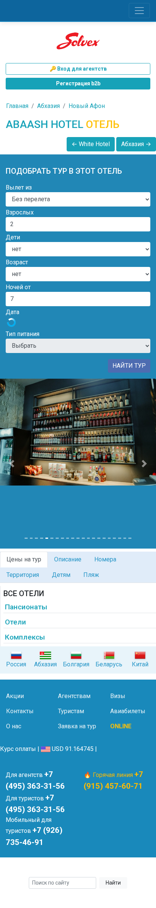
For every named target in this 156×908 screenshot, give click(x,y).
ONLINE (120, 726)
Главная (17, 105)
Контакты (20, 711)
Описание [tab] (67, 559)
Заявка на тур (77, 726)
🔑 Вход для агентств (78, 69)
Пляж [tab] (91, 574)
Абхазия (48, 105)
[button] (11, 464)
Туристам (71, 711)
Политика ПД (128, 868)
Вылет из (19, 187)
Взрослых (20, 212)
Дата (12, 312)
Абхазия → (136, 144)
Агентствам (74, 696)
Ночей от (18, 287)
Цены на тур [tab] (23, 559)
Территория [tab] (22, 574)
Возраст (17, 262)
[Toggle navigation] (139, 10)
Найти (113, 883)
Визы (117, 696)
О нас (13, 726)
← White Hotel (91, 144)
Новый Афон (87, 105)
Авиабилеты (127, 711)
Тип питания (22, 334)
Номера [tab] (105, 559)
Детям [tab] (61, 574)
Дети (13, 237)
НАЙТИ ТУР (129, 365)
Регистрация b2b (78, 83)
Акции (15, 696)
